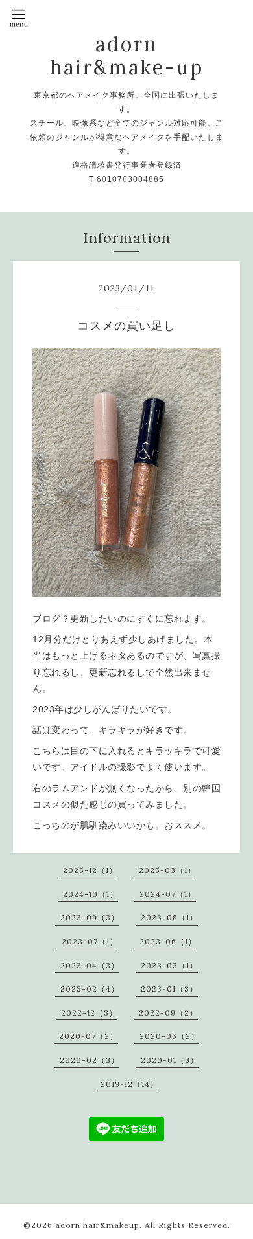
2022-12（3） (89, 1012)
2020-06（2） (169, 1036)
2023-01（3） (169, 989)
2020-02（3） (89, 1060)
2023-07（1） (90, 941)
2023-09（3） (89, 917)
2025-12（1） (90, 870)
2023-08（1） (169, 917)
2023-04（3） (89, 965)
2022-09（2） (168, 1012)
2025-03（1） (167, 870)
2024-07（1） (167, 894)
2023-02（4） (89, 989)
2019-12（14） (129, 1084)
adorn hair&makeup (97, 1225)
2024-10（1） (90, 894)
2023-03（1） (169, 965)
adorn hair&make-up (127, 56)
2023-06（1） (168, 941)
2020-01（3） (170, 1060)
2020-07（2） (88, 1036)
